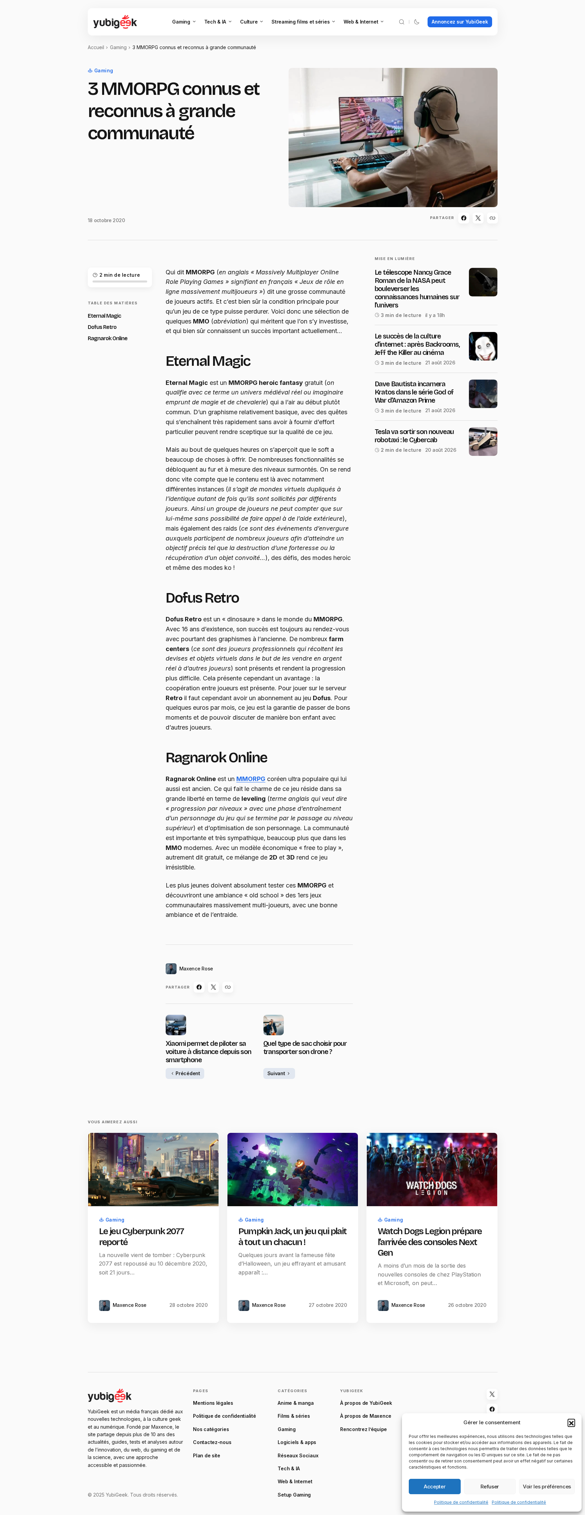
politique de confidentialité (281, 896)
